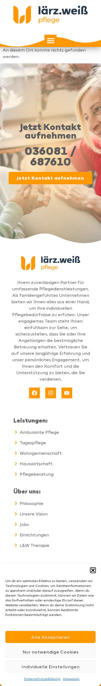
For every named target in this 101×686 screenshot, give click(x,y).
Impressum (71, 679)
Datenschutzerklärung (42, 679)
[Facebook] (34, 393)
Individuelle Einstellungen (51, 666)
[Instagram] (50, 393)
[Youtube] (66, 393)
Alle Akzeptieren (50, 637)
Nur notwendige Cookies (51, 652)
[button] (93, 570)
